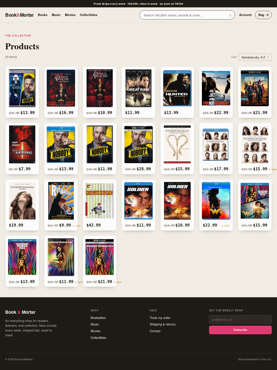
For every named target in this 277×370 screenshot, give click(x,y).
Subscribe (240, 329)
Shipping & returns (163, 324)
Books (42, 15)
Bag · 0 (263, 15)
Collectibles (88, 15)
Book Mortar (19, 14)
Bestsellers (98, 317)
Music (56, 15)
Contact (155, 330)
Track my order (160, 317)
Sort (234, 57)
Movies (70, 15)
